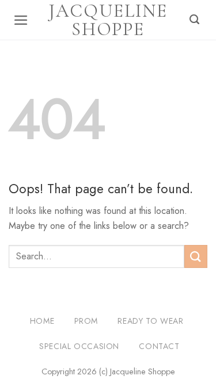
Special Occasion (79, 346)
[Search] (194, 20)
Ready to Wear (150, 321)
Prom (86, 321)
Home (42, 321)
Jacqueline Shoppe (107, 20)
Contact (159, 346)
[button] (21, 20)
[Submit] (195, 256)
